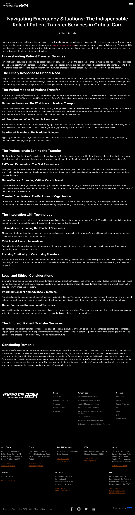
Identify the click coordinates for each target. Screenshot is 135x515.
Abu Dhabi (120, 396)
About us (57, 396)
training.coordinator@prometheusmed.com (117, 492)
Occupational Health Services (89, 400)
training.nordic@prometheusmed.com (63, 489)
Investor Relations (60, 400)
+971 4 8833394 (35, 463)
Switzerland (121, 419)
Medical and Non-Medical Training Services (91, 412)
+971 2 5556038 (7, 463)
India (118, 411)
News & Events (59, 408)
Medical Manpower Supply (88, 404)
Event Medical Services (87, 417)
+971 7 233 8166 (63, 459)
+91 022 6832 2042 (119, 466)
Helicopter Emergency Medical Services (94, 424)
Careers (56, 404)
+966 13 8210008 (91, 458)
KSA (118, 408)
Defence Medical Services (88, 408)
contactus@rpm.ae (8, 466)
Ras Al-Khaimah (122, 404)
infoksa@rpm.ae (90, 461)
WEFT (129, 508)
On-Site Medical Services (88, 396)
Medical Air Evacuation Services (90, 420)
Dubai (118, 400)
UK (117, 415)
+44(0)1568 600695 (116, 488)
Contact (56, 411)
